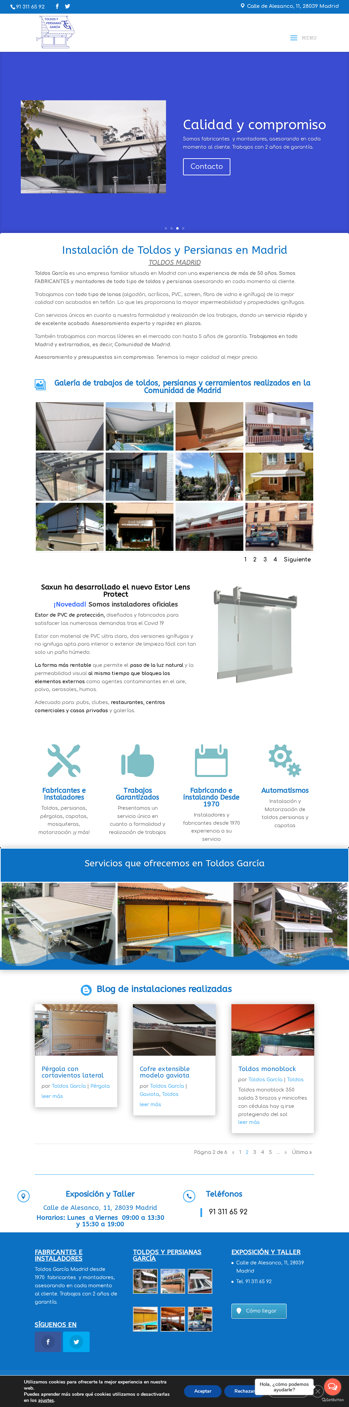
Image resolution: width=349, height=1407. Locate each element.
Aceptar (202, 1391)
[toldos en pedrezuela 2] (279, 477)
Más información (115, 729)
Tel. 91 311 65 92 (254, 1281)
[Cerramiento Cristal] (139, 477)
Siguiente (297, 560)
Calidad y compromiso (254, 125)
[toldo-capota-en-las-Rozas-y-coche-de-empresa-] (279, 527)
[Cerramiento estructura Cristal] (70, 477)
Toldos (170, 1094)
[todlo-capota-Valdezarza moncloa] (139, 527)
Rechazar (244, 1391)
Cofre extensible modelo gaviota (165, 1072)
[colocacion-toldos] (139, 426)
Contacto (207, 167)
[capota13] (279, 426)
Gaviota (149, 1094)
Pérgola (100, 1086)
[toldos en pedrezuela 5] (209, 426)
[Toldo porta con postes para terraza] (209, 477)
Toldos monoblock (267, 1069)
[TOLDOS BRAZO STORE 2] (70, 426)
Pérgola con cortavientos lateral (73, 1072)
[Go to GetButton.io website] (333, 1400)
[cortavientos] (70, 527)
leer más (52, 1096)
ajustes (46, 1400)
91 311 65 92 (30, 7)
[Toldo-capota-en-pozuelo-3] (209, 527)
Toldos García (69, 1086)
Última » (302, 1152)
